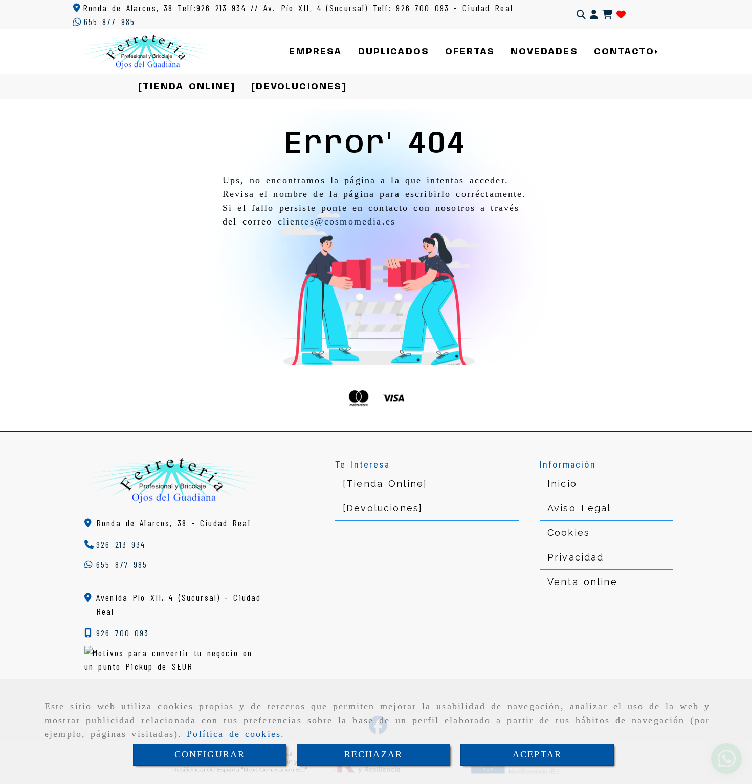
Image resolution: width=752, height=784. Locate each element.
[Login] (621, 15)
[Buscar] (581, 15)
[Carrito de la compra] (607, 15)
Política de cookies (234, 734)
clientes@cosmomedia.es (337, 221)
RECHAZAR (373, 754)
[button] (594, 15)
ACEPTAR (537, 754)
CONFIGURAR (210, 754)
